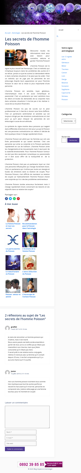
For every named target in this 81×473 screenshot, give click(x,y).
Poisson (65, 99)
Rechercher (66, 136)
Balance (65, 83)
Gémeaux (65, 62)
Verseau (65, 96)
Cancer (64, 72)
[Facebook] (6, 198)
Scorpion (65, 86)
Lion (63, 76)
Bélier (64, 66)
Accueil (8, 33)
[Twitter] (10, 198)
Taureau (65, 69)
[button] (79, 30)
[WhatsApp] (14, 198)
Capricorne (66, 93)
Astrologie (16, 33)
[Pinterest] (18, 198)
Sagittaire (65, 89)
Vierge (64, 79)
